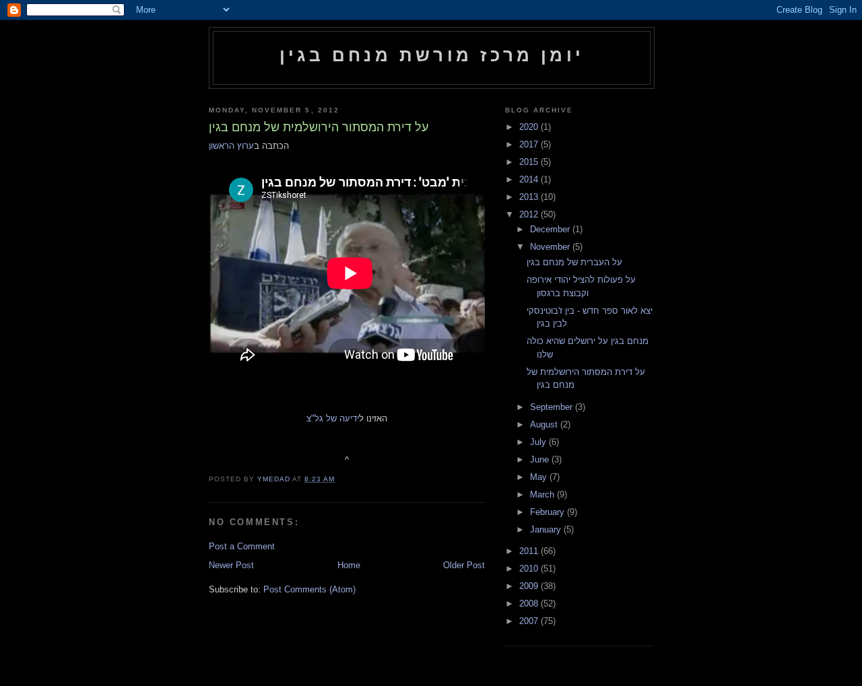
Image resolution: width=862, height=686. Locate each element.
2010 (530, 568)
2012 (530, 214)
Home (348, 565)
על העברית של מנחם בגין (574, 262)
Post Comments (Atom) (309, 589)
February (548, 512)
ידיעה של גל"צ (332, 418)
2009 (530, 586)
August (545, 424)
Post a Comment (242, 546)
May (540, 477)
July (539, 442)
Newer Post (231, 565)
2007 (530, 621)
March (543, 494)
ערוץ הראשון (231, 146)
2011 (530, 551)
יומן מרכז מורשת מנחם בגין (431, 55)
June (541, 459)
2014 (530, 179)
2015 (530, 162)
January (547, 529)
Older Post (464, 565)
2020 (530, 127)
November (551, 247)
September (552, 407)
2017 (530, 144)
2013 (530, 197)
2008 (530, 603)
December (551, 229)
